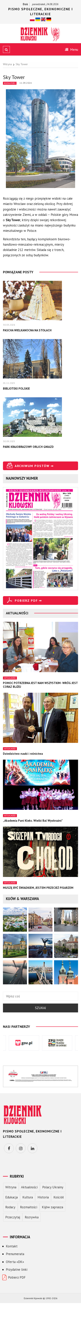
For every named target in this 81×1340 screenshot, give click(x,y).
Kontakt (11, 1246)
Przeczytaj (12, 1217)
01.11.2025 (9, 383)
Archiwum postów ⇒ (34, 466)
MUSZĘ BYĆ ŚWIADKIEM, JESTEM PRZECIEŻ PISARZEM (38, 888)
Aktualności (10, 678)
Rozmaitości (10, 83)
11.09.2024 (25, 82)
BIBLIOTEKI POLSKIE (16, 388)
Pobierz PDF (17, 1277)
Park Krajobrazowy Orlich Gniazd (28, 447)
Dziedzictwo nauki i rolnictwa (23, 754)
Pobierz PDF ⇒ (28, 600)
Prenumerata (15, 1254)
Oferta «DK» (15, 1262)
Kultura (27, 1197)
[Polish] (32, 19)
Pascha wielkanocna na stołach (27, 330)
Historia (43, 1197)
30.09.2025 (9, 441)
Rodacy (10, 1207)
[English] (43, 19)
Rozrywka (32, 1217)
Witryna (10, 1187)
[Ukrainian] (37, 19)
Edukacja (11, 1197)
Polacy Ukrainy (52, 1187)
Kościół (58, 1197)
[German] (49, 19)
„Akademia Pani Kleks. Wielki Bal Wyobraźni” (33, 820)
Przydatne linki (16, 1269)
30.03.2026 (9, 324)
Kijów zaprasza (52, 1207)
